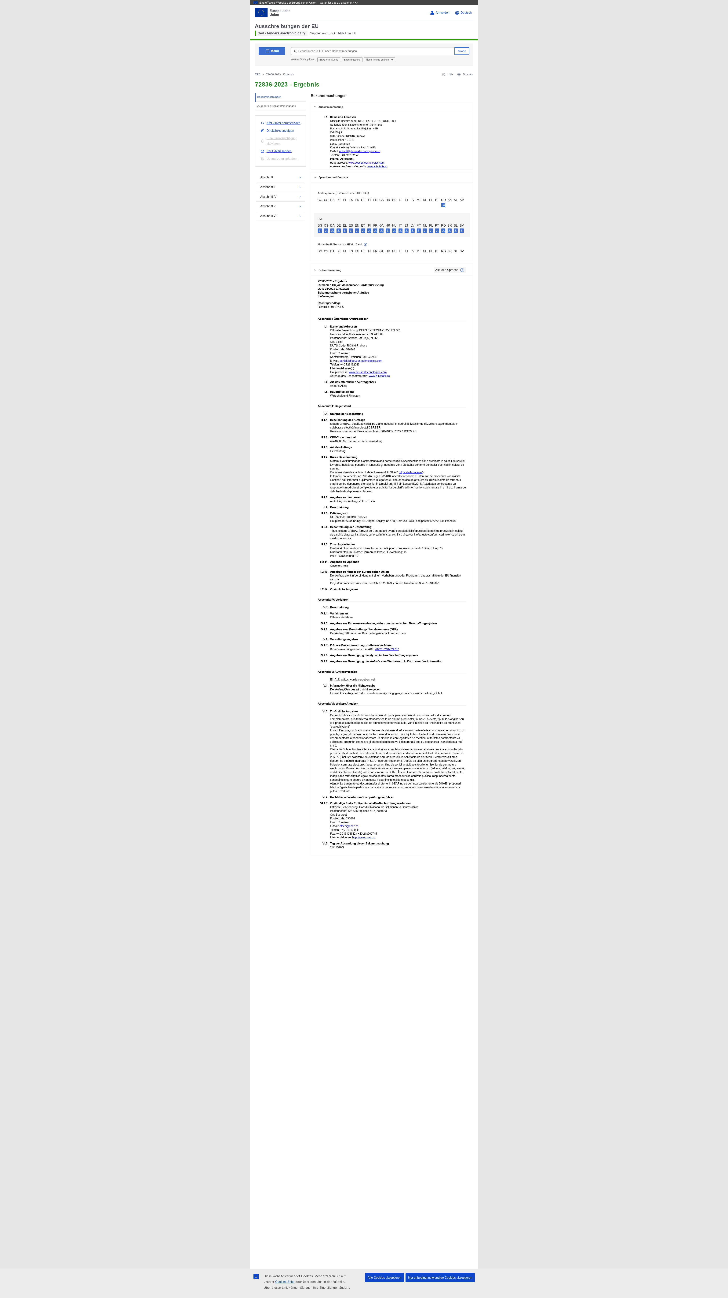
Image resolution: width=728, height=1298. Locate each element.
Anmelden (443, 12)
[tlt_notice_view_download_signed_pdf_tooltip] (443, 204)
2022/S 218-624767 (387, 649)
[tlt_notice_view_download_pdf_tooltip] (320, 230)
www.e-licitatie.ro (377, 166)
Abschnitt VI (268, 215)
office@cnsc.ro (349, 826)
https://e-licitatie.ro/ (411, 472)
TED (257, 74)
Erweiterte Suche (328, 59)
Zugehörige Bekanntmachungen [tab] (276, 105)
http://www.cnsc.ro (363, 837)
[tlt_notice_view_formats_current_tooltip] (462, 270)
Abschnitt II (267, 187)
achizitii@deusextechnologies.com (359, 151)
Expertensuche (352, 59)
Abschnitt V (268, 206)
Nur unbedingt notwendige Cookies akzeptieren (440, 1277)
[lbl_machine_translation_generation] (365, 245)
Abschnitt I (267, 177)
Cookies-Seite (284, 1281)
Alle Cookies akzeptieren (384, 1277)
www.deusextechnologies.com (366, 162)
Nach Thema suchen (378, 59)
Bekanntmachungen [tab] (269, 96)
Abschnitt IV (268, 196)
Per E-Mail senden (279, 151)
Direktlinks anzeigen (280, 130)
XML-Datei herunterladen (283, 123)
